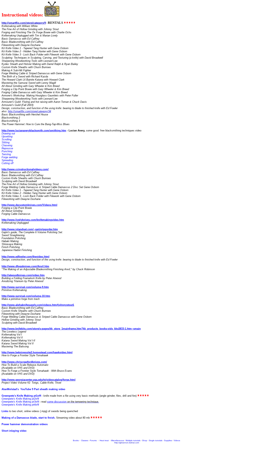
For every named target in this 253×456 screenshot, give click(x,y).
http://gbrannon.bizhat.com (126, 443)
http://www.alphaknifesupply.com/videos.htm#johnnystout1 (38, 304)
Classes (84, 440)
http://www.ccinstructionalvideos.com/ (25, 169)
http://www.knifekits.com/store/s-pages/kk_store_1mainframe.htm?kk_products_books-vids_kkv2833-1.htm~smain (71, 328)
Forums (93, 440)
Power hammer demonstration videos (25, 424)
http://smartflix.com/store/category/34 (29, 111)
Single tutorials (155, 440)
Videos (177, 440)
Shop (145, 440)
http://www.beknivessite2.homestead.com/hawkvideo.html (37, 352)
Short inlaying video (14, 430)
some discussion (56, 401)
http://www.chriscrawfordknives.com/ (24, 361)
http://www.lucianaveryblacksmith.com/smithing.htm (34, 130)
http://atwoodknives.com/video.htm (23, 275)
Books (76, 440)
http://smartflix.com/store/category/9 (24, 22)
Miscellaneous (117, 440)
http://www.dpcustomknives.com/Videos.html (29, 204)
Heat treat (104, 440)
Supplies (168, 440)
